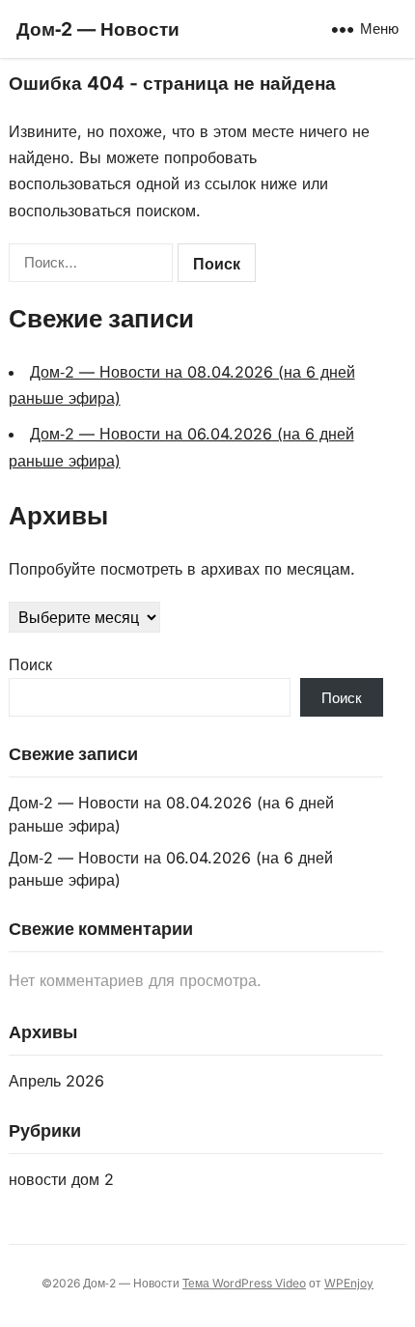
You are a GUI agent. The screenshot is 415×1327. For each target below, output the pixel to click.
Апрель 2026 (56, 1080)
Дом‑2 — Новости (98, 29)
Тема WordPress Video (244, 1283)
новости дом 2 (61, 1179)
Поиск (30, 664)
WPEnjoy (349, 1283)
